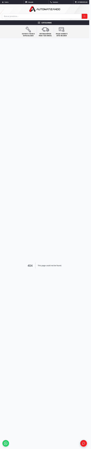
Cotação (30, 2)
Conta (6, 2)
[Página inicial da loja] (44, 9)
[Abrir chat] (83, 443)
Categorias (46, 22)
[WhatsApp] (5, 443)
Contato (55, 2)
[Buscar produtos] (84, 16)
